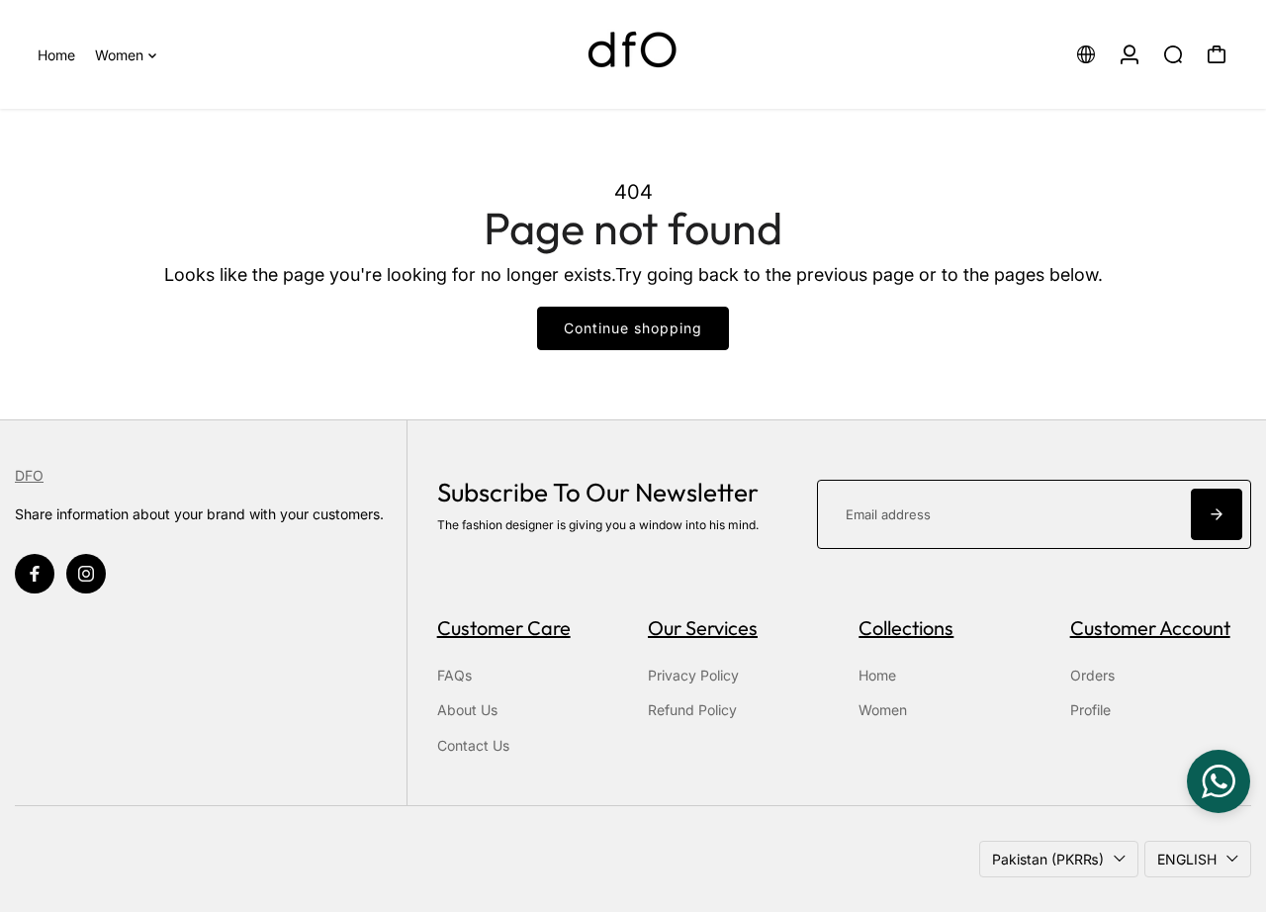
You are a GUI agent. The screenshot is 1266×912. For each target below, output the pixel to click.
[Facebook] (34, 573)
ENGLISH (1187, 859)
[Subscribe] (1216, 514)
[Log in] (1129, 54)
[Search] (1173, 54)
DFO (29, 475)
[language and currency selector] (1086, 54)
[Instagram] (86, 573)
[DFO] (633, 54)
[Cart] (1216, 54)
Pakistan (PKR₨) (1048, 859)
